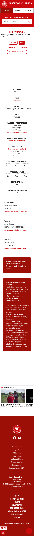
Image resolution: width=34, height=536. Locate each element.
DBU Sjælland (17, 514)
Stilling (13, 43)
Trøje (8, 164)
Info (21, 43)
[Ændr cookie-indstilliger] (3, 532)
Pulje (17, 115)
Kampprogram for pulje (17, 52)
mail (15, 266)
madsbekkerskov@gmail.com (16, 212)
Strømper (26, 164)
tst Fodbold (17, 100)
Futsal (17, 517)
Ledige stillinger (17, 459)
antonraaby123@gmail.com (15, 230)
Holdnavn (17, 90)
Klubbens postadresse (17, 123)
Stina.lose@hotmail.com (17, 132)
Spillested (17, 147)
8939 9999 (10, 268)
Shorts (17, 164)
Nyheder (17, 450)
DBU (17, 496)
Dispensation (17, 182)
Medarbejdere (17, 456)
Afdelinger (17, 453)
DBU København (17, 508)
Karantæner (24, 47)
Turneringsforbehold (17, 190)
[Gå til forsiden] (16, 4)
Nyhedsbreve (17, 447)
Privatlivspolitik (17, 462)
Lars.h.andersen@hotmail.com (16, 248)
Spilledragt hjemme (17, 162)
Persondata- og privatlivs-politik (17, 523)
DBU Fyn (17, 502)
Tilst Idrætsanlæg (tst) (17, 149)
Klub (17, 98)
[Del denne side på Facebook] (2, 528)
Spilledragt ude (17, 172)
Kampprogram (10, 47)
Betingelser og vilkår (17, 468)
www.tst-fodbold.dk (17, 141)
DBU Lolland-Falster (17, 511)
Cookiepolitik (17, 465)
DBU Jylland (17, 505)
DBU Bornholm (17, 499)
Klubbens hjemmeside (17, 138)
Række (17, 106)
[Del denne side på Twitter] (5, 528)
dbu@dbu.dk (18, 486)
